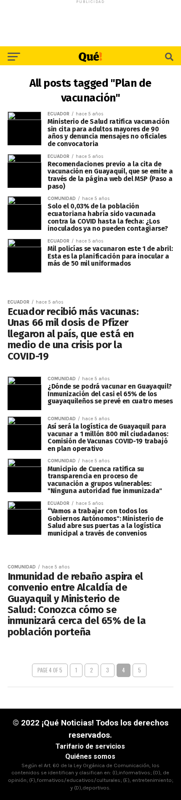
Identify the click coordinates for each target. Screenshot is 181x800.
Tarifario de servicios (90, 746)
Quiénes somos (90, 756)
